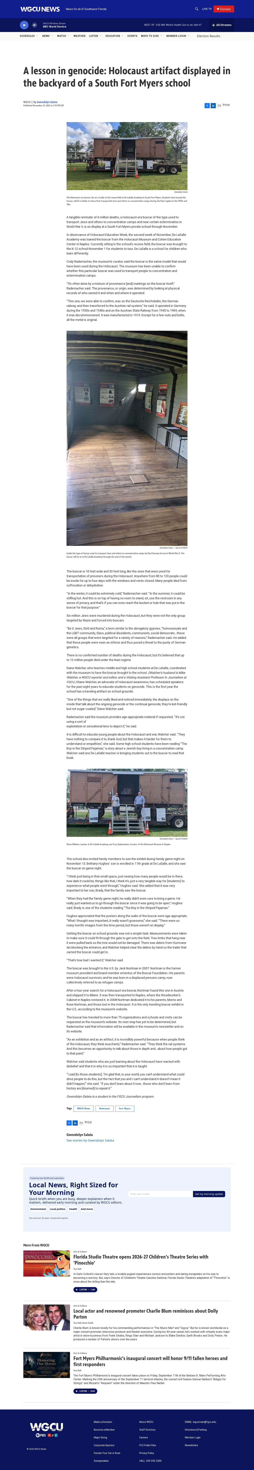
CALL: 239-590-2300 (150, 1461)
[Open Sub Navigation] (37, 36)
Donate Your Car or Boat (107, 1453)
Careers (143, 1437)
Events (133, 36)
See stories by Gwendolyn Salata (90, 1140)
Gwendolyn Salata (47, 102)
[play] (24, 25)
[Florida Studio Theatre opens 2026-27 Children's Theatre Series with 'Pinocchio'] (46, 1263)
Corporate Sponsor (104, 1445)
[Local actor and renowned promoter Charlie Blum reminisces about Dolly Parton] (46, 1317)
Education (113, 36)
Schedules (27, 36)
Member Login (176, 36)
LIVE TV (207, 9)
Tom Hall (77, 1269)
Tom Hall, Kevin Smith (83, 1322)
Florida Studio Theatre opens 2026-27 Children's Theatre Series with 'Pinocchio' (140, 1260)
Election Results (208, 36)
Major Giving (100, 1437)
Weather (80, 36)
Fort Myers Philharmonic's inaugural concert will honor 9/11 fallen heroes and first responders (150, 1361)
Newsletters (191, 1445)
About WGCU (146, 1422)
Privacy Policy (146, 1453)
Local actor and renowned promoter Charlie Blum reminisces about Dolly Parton (145, 1314)
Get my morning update (209, 1194)
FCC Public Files (147, 1445)
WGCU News (83, 1108)
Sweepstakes (101, 1461)
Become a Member (104, 1430)
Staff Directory (147, 1430)
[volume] (34, 25)
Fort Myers (125, 1108)
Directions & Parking (196, 1430)
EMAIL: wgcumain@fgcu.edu (200, 1422)
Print (226, 105)
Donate (225, 9)
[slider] (40, 25)
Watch (61, 36)
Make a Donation (103, 1422)
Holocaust (104, 1108)
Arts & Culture (80, 1251)
